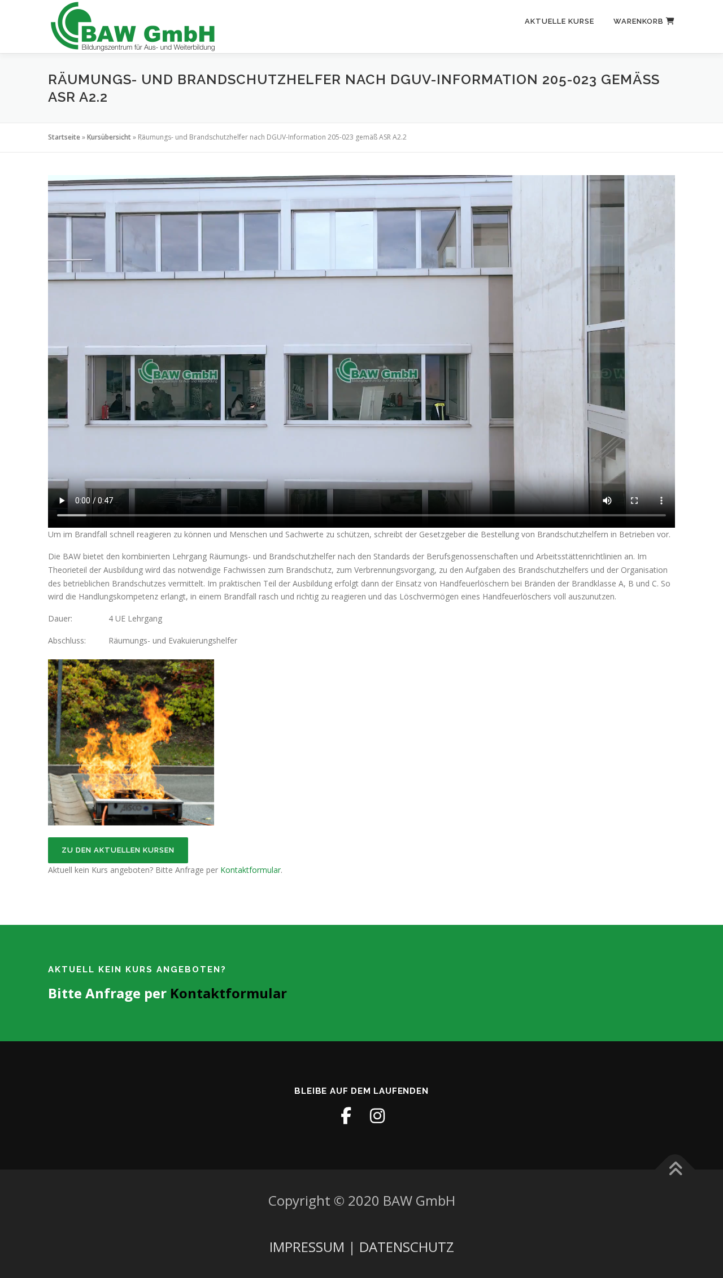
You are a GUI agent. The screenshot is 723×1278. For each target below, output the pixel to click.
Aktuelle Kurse (559, 21)
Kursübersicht (109, 137)
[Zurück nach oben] (675, 1170)
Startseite (64, 137)
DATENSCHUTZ (406, 1246)
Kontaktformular (250, 869)
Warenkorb (639, 21)
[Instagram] (377, 1115)
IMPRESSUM (307, 1246)
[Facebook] (345, 1115)
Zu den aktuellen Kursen (118, 850)
